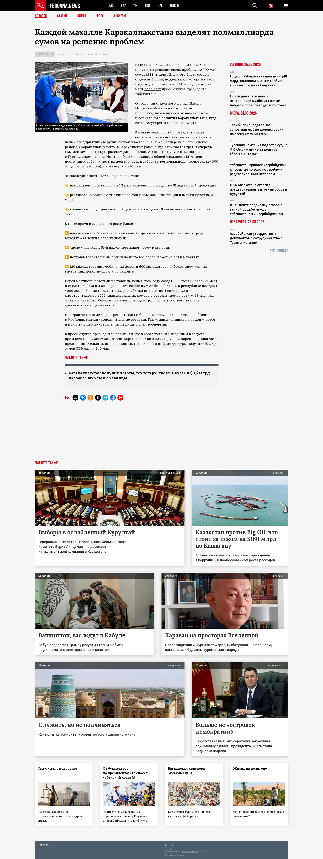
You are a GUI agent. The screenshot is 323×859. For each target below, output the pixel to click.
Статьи (62, 16)
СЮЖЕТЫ (120, 16)
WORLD (174, 5)
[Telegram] (105, 398)
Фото (100, 16)
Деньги (62, 54)
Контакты (44, 844)
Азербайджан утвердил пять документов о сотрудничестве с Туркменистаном (256, 238)
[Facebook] (113, 398)
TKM (147, 5)
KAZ (111, 5)
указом (97, 339)
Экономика (75, 54)
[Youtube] (120, 398)
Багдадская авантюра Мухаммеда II (186, 770)
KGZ (123, 5)
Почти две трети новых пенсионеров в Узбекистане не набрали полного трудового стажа (258, 100)
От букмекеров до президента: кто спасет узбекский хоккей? (125, 772)
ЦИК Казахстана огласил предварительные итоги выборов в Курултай (258, 189)
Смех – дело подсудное (58, 768)
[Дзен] (98, 398)
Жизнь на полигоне (250, 768)
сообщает (152, 89)
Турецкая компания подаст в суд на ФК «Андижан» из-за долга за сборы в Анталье (258, 149)
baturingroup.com (190, 852)
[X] (76, 398)
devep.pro (181, 855)
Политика (101, 54)
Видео (81, 16)
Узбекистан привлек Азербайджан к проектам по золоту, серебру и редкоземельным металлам (258, 169)
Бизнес (89, 54)
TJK (135, 5)
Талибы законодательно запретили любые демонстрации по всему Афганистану (257, 129)
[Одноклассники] (90, 398)
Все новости (279, 251)
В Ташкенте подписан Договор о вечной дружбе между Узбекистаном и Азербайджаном (256, 209)
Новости (41, 16)
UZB (160, 5)
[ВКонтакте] (83, 398)
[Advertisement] (161, 433)
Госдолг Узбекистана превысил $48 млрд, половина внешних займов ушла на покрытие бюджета (258, 80)
